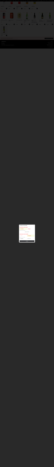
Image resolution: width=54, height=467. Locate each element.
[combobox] (30, 238)
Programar (29, 235)
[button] (23, 238)
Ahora (21, 235)
